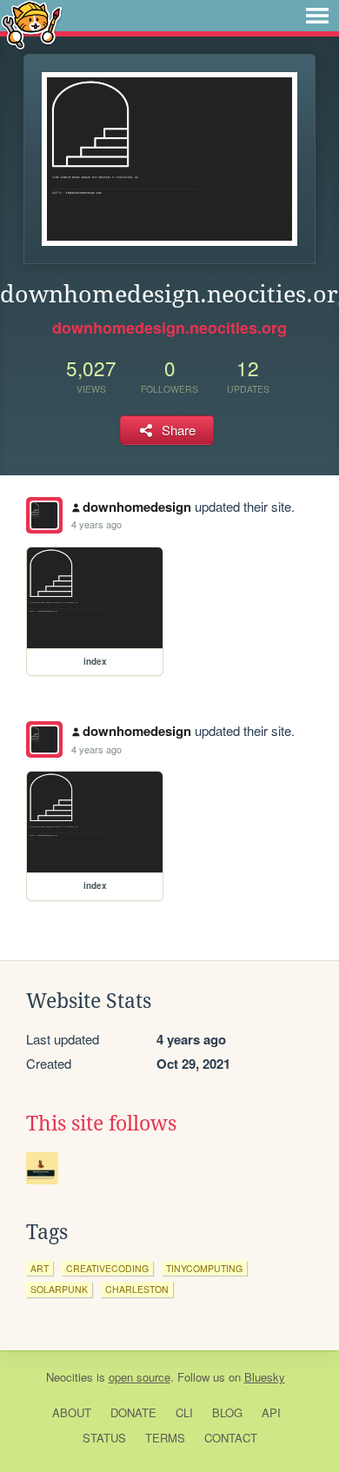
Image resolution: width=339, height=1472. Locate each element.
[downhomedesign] (44, 515)
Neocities (69, 1377)
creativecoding (107, 1268)
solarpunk (59, 1289)
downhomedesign (137, 506)
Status (104, 1437)
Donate (133, 1412)
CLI (184, 1412)
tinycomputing (204, 1268)
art (39, 1268)
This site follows (101, 1123)
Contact (230, 1437)
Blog (227, 1412)
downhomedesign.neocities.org (169, 327)
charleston (137, 1289)
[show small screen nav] (317, 15)
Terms (165, 1437)
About (71, 1412)
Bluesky (264, 1377)
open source (139, 1377)
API (271, 1412)
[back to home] (31, 24)
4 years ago (96, 524)
